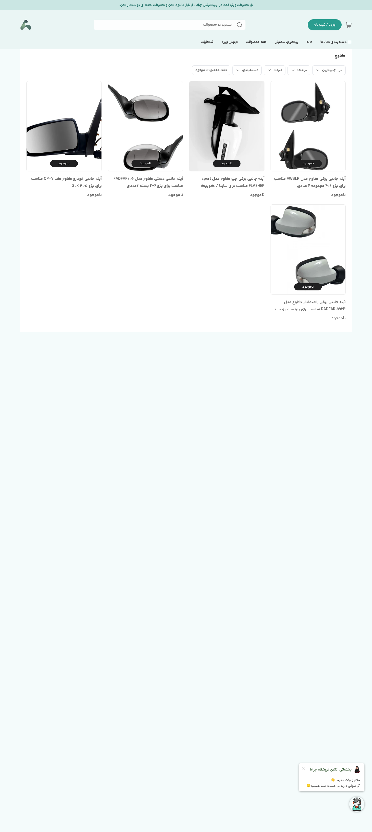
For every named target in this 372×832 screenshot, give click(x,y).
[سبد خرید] (349, 25)
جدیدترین (329, 70)
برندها (302, 70)
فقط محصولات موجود (211, 70)
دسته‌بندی (250, 70)
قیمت (278, 70)
